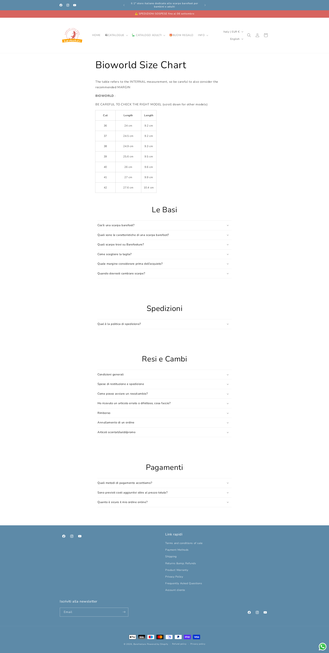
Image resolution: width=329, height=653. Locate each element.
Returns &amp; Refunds (180, 563)
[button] (116, 35)
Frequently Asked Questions (183, 583)
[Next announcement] (205, 5)
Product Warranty (176, 570)
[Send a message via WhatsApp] (322, 646)
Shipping (171, 556)
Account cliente (175, 590)
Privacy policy (197, 644)
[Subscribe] (124, 611)
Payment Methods (177, 550)
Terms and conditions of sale (184, 543)
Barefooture (139, 644)
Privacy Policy (174, 576)
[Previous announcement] (124, 5)
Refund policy (179, 644)
